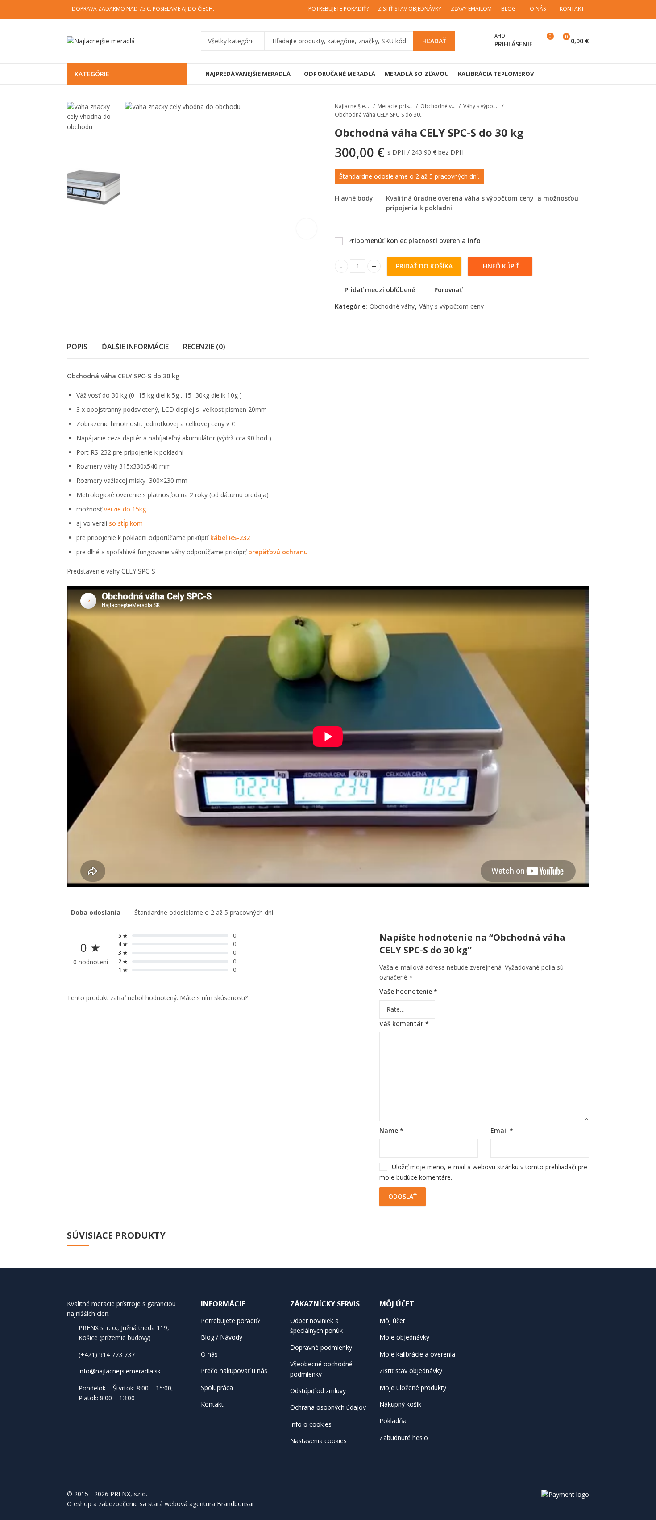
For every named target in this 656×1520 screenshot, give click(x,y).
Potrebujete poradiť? (230, 1320)
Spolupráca (217, 1387)
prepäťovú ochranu (278, 552)
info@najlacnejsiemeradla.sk (120, 1371)
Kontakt (212, 1404)
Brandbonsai (235, 1503)
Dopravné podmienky (321, 1347)
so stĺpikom (126, 523)
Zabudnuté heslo (403, 1437)
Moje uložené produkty (412, 1387)
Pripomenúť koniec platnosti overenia (409, 238)
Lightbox (306, 228)
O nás (209, 1354)
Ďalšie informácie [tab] (135, 347)
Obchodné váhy (438, 106)
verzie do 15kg (125, 509)
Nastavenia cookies (318, 1440)
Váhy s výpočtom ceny (481, 106)
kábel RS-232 (230, 537)
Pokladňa (393, 1420)
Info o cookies (311, 1424)
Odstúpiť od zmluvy (318, 1390)
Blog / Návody (221, 1337)
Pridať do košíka (424, 266)
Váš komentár (404, 1023)
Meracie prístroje (395, 106)
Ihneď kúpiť (500, 266)
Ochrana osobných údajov (328, 1407)
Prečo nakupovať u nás (234, 1370)
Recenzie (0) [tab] (204, 347)
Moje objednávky (404, 1337)
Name (391, 1130)
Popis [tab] (77, 347)
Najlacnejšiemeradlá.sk (352, 106)
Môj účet (392, 1320)
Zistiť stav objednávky (410, 1370)
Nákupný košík (400, 1404)
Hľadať (434, 41)
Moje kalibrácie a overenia (417, 1354)
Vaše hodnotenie (408, 991)
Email (501, 1130)
